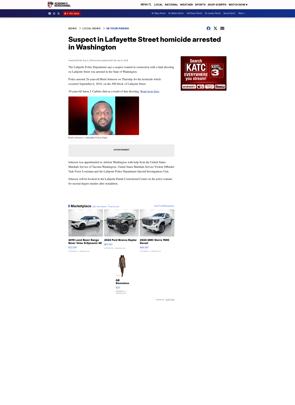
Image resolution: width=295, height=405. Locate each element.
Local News (92, 28)
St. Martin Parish (176, 13)
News (72, 28)
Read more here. (150, 91)
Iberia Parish (229, 13)
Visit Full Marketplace (164, 206)
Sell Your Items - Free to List (105, 207)
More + (242, 13)
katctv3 (50, 13)
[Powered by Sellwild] (169, 300)
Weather (186, 4)
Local (158, 4)
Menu (145, 4)
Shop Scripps (217, 4)
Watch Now (237, 4)
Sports (200, 4)
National (171, 4)
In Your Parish (117, 28)
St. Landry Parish (213, 13)
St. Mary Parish (159, 13)
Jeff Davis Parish (194, 13)
